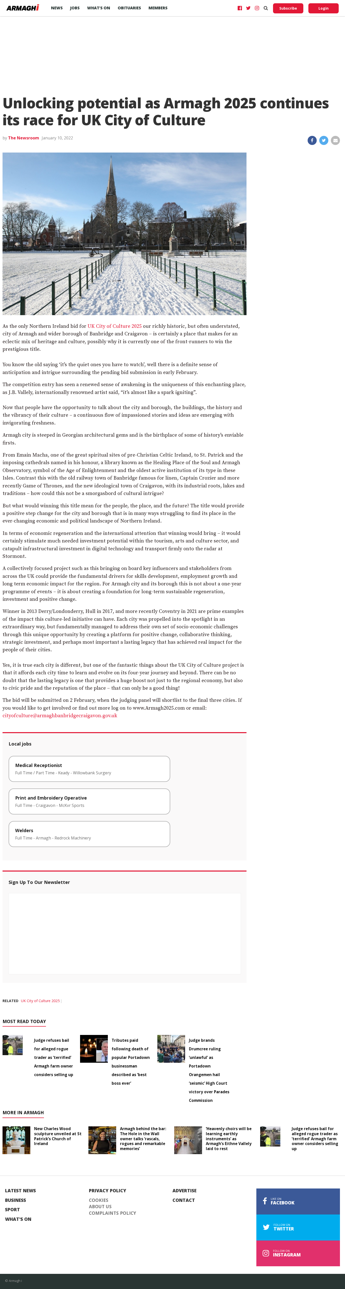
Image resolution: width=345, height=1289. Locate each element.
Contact (184, 1200)
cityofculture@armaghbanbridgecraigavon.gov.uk (60, 716)
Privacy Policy (107, 1190)
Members (158, 7)
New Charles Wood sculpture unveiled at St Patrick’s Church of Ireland (58, 1136)
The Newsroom (23, 138)
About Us (100, 1206)
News (57, 7)
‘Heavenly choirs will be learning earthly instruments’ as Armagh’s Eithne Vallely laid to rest (229, 1138)
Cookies (98, 1200)
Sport (12, 1209)
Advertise (184, 1190)
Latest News (20, 1190)
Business (15, 1200)
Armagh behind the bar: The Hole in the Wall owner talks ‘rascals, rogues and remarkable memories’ (143, 1138)
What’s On (98, 7)
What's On (18, 1219)
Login (323, 8)
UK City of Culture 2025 (115, 326)
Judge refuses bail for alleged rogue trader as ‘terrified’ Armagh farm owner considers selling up (53, 1057)
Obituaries (129, 7)
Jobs (75, 7)
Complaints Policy (112, 1213)
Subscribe (288, 8)
